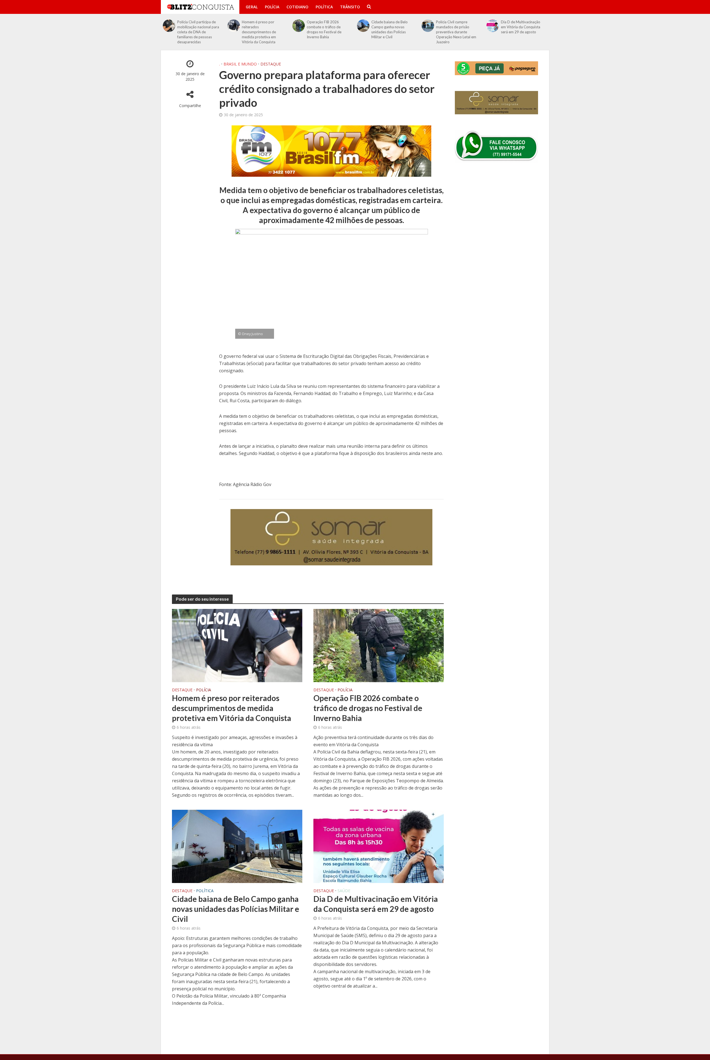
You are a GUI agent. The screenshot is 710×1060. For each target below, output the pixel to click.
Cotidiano (297, 6)
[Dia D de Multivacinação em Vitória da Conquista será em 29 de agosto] (493, 25)
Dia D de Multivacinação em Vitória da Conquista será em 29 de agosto (520, 27)
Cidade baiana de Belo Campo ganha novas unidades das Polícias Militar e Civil (389, 29)
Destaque (270, 64)
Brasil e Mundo (240, 64)
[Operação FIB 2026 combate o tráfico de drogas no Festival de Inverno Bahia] (298, 25)
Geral (252, 6)
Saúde (344, 891)
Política (324, 6)
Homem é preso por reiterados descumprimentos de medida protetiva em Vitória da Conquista (259, 32)
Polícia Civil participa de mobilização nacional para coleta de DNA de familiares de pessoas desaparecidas (198, 32)
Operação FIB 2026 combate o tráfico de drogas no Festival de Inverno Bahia (324, 29)
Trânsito (350, 6)
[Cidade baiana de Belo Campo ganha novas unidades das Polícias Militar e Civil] (363, 25)
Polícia (272, 6)
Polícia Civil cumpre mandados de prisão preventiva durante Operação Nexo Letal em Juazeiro (456, 32)
